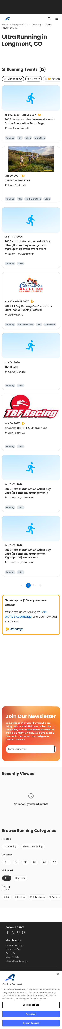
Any (7, 862)
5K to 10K (10, 953)
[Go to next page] (40, 585)
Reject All (31, 1014)
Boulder (21, 897)
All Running (11, 846)
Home (5, 24)
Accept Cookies (31, 1023)
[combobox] (13, 78)
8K (34, 862)
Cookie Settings (31, 1004)
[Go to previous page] (21, 585)
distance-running (33, 846)
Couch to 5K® (13, 949)
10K (44, 862)
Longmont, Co (20, 24)
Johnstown (39, 897)
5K (25, 862)
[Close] (57, 974)
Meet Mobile (12, 957)
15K (54, 862)
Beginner (20, 878)
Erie (8, 897)
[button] (33, 78)
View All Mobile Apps (17, 961)
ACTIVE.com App (15, 945)
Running (36, 24)
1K (16, 862)
